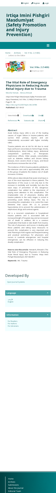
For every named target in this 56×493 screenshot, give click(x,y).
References (13, 120)
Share (40, 120)
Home (7, 53)
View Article (12, 115)
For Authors (12, 323)
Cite (40, 115)
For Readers (12, 321)
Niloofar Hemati (12, 93)
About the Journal (15, 488)
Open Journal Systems (16, 282)
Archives (17, 53)
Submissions (13, 484)
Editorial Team (14, 491)
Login (46, 3)
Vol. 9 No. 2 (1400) (32, 53)
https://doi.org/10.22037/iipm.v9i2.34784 (21, 105)
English (26, 3)
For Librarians (13, 326)
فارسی (10, 299)
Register (36, 3)
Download (27, 115)
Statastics (28, 120)
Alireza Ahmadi (26, 93)
